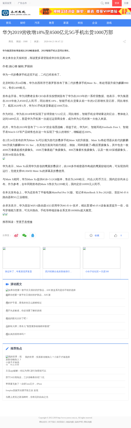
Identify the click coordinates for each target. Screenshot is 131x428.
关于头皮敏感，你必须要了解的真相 (24, 311)
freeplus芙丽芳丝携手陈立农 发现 (22, 390)
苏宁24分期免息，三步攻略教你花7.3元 (25, 377)
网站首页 (43, 422)
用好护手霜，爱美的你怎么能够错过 (24, 303)
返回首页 (7, 3)
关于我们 (52, 422)
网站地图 (88, 422)
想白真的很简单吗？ (16, 334)
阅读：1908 (21, 41)
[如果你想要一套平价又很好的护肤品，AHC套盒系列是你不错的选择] (65, 290)
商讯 (11, 41)
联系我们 (61, 422)
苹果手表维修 (24, 221)
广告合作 (22, 3)
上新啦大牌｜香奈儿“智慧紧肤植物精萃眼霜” (28, 326)
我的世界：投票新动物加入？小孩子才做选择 (47, 357)
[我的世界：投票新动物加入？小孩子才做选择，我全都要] (14, 360)
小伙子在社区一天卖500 (97, 271)
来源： (37, 41)
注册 (126, 3)
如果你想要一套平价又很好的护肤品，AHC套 (28, 295)
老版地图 (70, 422)
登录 (117, 3)
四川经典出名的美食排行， (58, 271)
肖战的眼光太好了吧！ (17, 318)
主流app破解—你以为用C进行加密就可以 (26, 371)
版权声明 (79, 422)
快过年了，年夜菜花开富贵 (18, 271)
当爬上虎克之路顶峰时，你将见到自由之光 (27, 397)
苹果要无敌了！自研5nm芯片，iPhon (24, 384)
